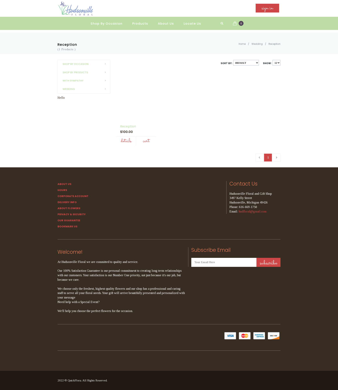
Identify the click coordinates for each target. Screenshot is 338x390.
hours (62, 190)
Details (126, 141)
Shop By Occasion (106, 23)
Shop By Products (75, 72)
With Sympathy (73, 80)
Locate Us (192, 23)
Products (140, 23)
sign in (267, 8)
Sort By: (226, 63)
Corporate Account (73, 196)
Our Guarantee (69, 220)
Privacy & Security (72, 214)
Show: (267, 63)
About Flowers (69, 208)
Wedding (257, 44)
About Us (166, 23)
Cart (146, 141)
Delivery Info (67, 202)
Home (242, 44)
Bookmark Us (67, 226)
